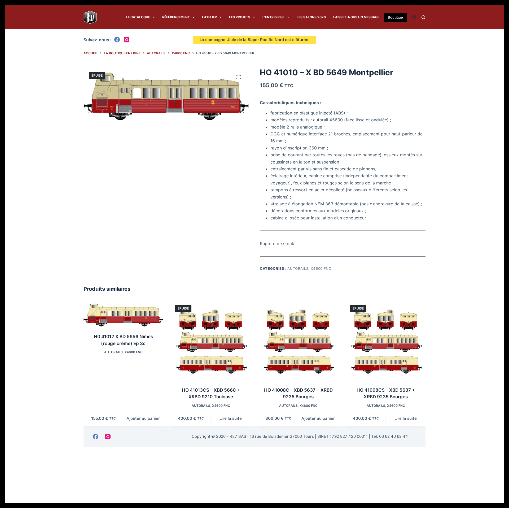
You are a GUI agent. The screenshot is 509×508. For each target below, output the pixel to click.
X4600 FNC (321, 268)
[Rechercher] (423, 17)
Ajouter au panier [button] (143, 418)
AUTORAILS (297, 268)
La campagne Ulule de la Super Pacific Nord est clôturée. (254, 39)
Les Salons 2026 (311, 17)
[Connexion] (414, 17)
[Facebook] (117, 39)
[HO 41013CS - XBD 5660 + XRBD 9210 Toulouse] (211, 340)
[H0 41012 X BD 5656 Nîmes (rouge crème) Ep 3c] (123, 314)
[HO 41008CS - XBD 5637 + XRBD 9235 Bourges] (385, 340)
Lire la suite (231, 418)
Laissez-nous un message (356, 17)
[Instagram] (126, 39)
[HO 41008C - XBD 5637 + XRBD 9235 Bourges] (298, 340)
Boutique (395, 17)
